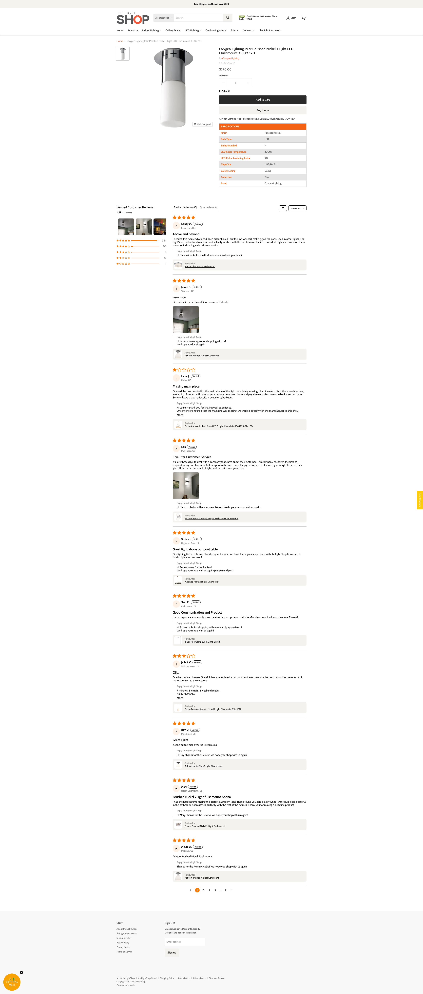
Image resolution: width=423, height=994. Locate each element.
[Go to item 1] (126, 226)
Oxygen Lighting (230, 58)
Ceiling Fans (172, 30)
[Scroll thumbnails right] (162, 226)
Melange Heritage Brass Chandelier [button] (201, 581)
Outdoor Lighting (215, 30)
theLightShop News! (270, 30)
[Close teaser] (21, 972)
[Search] (227, 18)
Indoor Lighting (150, 30)
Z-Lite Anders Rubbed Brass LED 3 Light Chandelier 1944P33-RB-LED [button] (219, 426)
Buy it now (262, 110)
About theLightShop (126, 928)
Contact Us (248, 30)
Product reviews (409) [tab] (185, 207)
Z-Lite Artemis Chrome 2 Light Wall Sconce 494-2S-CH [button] (211, 518)
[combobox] (198, 18)
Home (119, 30)
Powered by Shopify (125, 985)
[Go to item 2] (144, 226)
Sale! (234, 30)
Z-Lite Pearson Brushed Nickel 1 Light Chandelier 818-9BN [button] (213, 709)
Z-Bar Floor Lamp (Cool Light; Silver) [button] (202, 641)
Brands (132, 30)
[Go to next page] (232, 890)
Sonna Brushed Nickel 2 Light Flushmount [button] (205, 826)
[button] (141, 240)
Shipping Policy (124, 937)
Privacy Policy (123, 947)
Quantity (223, 75)
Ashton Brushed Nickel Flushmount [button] (202, 355)
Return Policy (122, 942)
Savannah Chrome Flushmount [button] (200, 266)
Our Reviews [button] (420, 500)
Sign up (171, 952)
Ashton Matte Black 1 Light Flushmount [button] (204, 766)
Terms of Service (124, 951)
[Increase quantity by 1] (248, 83)
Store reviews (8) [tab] (208, 207)
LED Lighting (192, 30)
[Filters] (283, 208)
